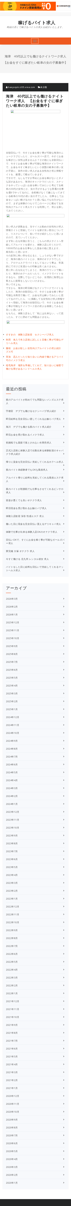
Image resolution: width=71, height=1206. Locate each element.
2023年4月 (12, 875)
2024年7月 (12, 756)
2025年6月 (12, 669)
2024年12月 (12, 717)
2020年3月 (12, 1167)
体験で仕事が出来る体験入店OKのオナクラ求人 (31, 531)
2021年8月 (12, 1032)
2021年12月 (12, 1001)
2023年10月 (12, 827)
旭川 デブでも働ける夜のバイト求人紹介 (29, 426)
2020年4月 (12, 1159)
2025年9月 (12, 646)
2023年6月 (12, 859)
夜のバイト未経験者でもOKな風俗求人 (27, 469)
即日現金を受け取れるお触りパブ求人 (26, 508)
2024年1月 (12, 803)
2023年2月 (12, 890)
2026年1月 (12, 614)
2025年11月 (12, 630)
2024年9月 (12, 740)
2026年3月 (12, 598)
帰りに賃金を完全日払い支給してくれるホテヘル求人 (34, 461)
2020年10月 (12, 1111)
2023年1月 (12, 898)
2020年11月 (12, 1103)
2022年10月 (12, 922)
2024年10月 (12, 732)
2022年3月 (12, 977)
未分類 (43, 87)
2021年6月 (12, 1048)
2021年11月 (12, 1009)
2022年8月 (12, 938)
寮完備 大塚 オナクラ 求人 (20, 551)
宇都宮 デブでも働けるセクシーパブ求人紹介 (31, 411)
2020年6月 (12, 1143)
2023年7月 (12, 851)
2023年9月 (12, 835)
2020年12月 (12, 1095)
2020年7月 (12, 1135)
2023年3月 (12, 882)
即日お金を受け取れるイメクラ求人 (25, 434)
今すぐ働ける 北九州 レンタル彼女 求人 (27, 558)
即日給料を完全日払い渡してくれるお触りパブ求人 (33, 418)
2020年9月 (12, 1119)
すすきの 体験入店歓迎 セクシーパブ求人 (30, 334)
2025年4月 (12, 685)
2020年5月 (12, 1151)
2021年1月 (12, 1088)
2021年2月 (12, 1080)
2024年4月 (12, 780)
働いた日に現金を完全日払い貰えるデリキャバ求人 (33, 523)
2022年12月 (12, 906)
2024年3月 (12, 788)
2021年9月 (12, 1024)
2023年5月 (12, 867)
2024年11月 (12, 725)
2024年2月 (12, 796)
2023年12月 (12, 811)
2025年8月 (12, 654)
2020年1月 (12, 1182)
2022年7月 (12, 946)
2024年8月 (12, 748)
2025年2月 (12, 701)
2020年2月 (12, 1174)
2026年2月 (12, 606)
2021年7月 (12, 1040)
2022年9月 (12, 930)
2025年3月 (12, 693)
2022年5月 (12, 961)
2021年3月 (12, 1072)
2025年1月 (12, 709)
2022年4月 (12, 969)
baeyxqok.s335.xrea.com (21, 87)
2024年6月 (12, 764)
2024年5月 (12, 772)
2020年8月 (12, 1127)
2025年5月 (12, 677)
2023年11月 (12, 819)
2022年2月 (12, 985)
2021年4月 (12, 1064)
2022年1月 (12, 993)
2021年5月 (12, 1056)
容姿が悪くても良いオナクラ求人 (24, 500)
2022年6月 (12, 953)
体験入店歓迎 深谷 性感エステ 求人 (25, 516)
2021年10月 (12, 1017)
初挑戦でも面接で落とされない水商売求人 (29, 442)
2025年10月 (12, 638)
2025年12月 (12, 622)
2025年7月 (12, 661)
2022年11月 (12, 914)
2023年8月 (12, 843)
